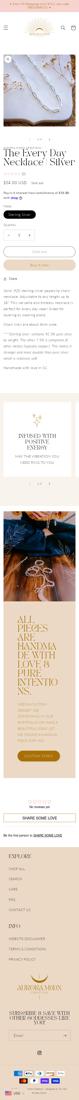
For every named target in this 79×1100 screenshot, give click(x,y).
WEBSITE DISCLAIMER (27, 939)
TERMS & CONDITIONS (27, 949)
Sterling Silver (19, 215)
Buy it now (39, 265)
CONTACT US (20, 910)
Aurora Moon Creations (31, 1089)
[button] (6, 28)
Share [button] (13, 279)
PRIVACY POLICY (22, 959)
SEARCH (15, 879)
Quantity (10, 225)
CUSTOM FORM (38, 756)
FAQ (12, 899)
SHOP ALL (17, 869)
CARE (13, 889)
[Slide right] (49, 139)
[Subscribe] (65, 1035)
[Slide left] (29, 139)
